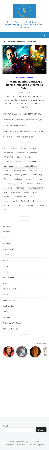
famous (30, 183)
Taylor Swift (17, 205)
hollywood (20, 188)
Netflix (5, 294)
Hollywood (21, 78)
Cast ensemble (19, 170)
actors (23, 148)
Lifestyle (6, 266)
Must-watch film (19, 197)
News (32, 197)
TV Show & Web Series (12, 323)
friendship (8, 188)
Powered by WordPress (15, 445)
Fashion (40, 183)
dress (21, 183)
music (6, 197)
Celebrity (6, 243)
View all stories (40, 343)
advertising (8, 153)
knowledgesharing (35, 188)
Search (5, 426)
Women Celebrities (10, 329)
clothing (29, 179)
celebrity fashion (22, 175)
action (6, 148)
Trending (29, 205)
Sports (5, 312)
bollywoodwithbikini (28, 166)
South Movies (8, 306)
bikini (19, 157)
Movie (26, 192)
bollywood (20, 161)
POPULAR (25, 201)
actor (15, 148)
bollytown (8, 161)
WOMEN (40, 205)
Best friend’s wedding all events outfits (18, 137)
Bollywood (7, 226)
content (39, 179)
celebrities (33, 170)
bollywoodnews (10, 166)
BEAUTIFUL (8, 157)
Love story (15, 192)
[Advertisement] (24, 386)
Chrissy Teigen (38, 175)
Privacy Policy (35, 441)
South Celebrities (9, 300)
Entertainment (8, 249)
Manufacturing (8, 277)
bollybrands (30, 157)
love (5, 192)
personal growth (10, 201)
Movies (30, 78)
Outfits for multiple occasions (14, 125)
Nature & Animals (10, 289)
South (6, 205)
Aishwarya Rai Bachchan (27, 153)
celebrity (7, 175)
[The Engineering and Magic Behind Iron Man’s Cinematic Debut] (24, 59)
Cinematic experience (13, 179)
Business (6, 232)
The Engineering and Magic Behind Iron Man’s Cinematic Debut (24, 85)
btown (6, 170)
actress (33, 148)
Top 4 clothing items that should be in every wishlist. (24, 131)
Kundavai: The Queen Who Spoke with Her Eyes (22, 120)
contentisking (9, 183)
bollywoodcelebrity (36, 161)
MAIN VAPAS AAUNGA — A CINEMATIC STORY (22, 114)
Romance (37, 201)
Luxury (5, 272)
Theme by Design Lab (35, 445)
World (6, 210)
